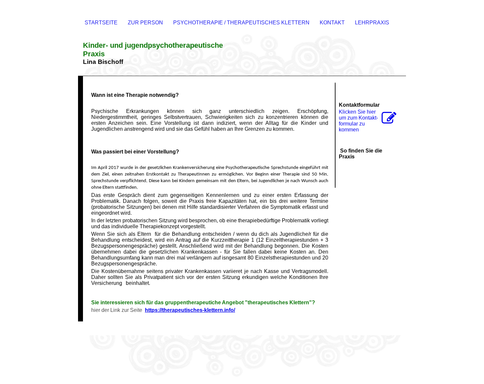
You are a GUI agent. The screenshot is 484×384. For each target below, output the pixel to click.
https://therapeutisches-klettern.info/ (190, 310)
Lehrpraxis (372, 22)
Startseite (101, 22)
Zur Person (145, 22)
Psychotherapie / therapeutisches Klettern (241, 22)
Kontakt (332, 22)
